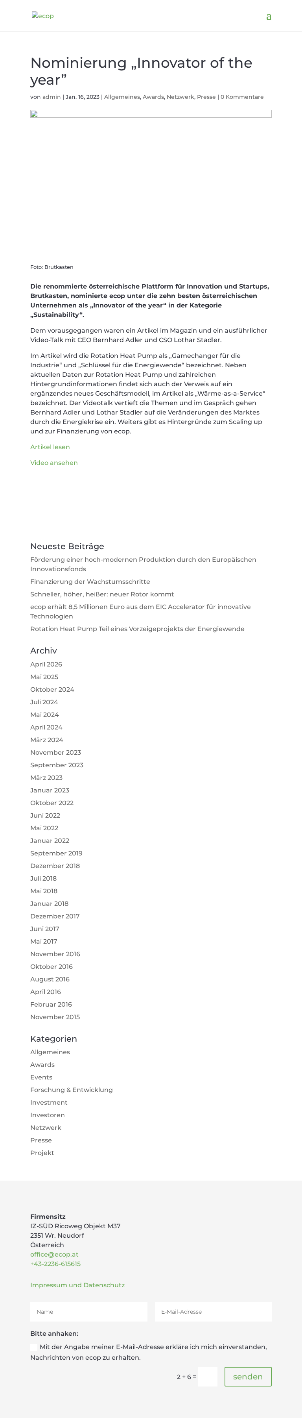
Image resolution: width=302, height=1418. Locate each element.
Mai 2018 (43, 891)
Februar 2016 (51, 1004)
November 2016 (55, 954)
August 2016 (50, 979)
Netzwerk (180, 96)
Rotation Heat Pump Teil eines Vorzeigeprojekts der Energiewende (137, 629)
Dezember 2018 (55, 866)
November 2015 (55, 1017)
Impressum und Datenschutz (77, 1285)
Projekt (42, 1153)
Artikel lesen (50, 447)
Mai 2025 (44, 677)
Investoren (47, 1115)
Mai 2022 (44, 828)
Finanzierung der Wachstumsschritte (90, 581)
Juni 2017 (44, 929)
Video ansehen (54, 462)
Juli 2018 (43, 878)
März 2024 (46, 740)
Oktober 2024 (52, 689)
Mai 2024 (44, 714)
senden (248, 1376)
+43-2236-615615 (55, 1264)
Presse (206, 96)
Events (41, 1077)
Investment (49, 1102)
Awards (153, 96)
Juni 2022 (45, 815)
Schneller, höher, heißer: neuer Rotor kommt (102, 594)
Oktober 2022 (52, 803)
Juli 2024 (44, 702)
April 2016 (45, 992)
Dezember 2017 (55, 916)
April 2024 (46, 727)
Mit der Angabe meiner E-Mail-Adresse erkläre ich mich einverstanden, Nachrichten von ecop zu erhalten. (148, 1352)
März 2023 (46, 777)
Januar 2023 (49, 790)
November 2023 (55, 752)
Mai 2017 (43, 941)
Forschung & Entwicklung (71, 1090)
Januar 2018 (49, 903)
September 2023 (56, 765)
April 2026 (46, 664)
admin (51, 96)
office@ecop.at (54, 1254)
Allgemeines (122, 96)
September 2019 (56, 853)
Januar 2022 (49, 840)
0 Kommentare (242, 96)
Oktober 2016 (51, 966)
